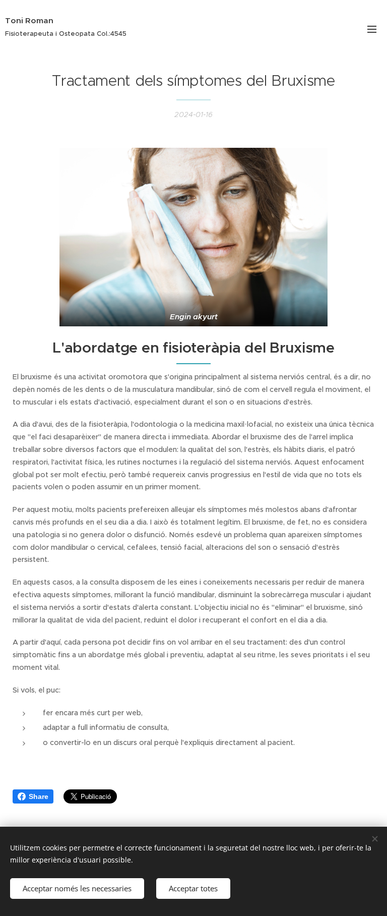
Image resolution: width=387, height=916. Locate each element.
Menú (372, 29)
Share (38, 796)
